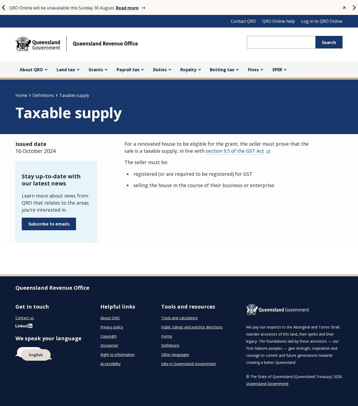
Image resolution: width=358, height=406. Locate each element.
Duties (160, 70)
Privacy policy (111, 327)
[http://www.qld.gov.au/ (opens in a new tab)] (294, 310)
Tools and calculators (179, 317)
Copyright (108, 336)
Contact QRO (243, 21)
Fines (253, 70)
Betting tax (222, 70)
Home (21, 95)
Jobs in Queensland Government (188, 363)
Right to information (117, 354)
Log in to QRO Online (322, 21)
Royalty (188, 70)
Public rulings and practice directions (192, 327)
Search (329, 42)
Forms (166, 336)
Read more (127, 8)
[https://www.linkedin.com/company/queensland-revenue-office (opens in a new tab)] (23, 327)
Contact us (24, 317)
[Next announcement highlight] (354, 7)
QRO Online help (278, 21)
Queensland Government (267, 383)
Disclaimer (109, 345)
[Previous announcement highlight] (3, 7)
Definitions (43, 95)
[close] (344, 7)
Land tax (66, 70)
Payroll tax (128, 70)
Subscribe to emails (48, 224)
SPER (277, 70)
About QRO (31, 70)
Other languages (175, 354)
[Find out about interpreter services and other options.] (51, 354)
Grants (96, 70)
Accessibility (110, 363)
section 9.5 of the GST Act (235, 151)
